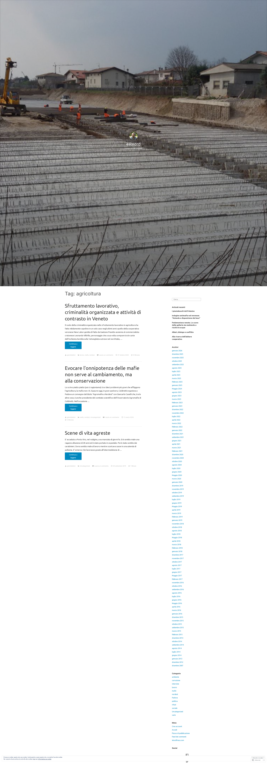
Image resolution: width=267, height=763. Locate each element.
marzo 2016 (176, 610)
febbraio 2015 (177, 634)
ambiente (175, 677)
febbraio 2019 (177, 517)
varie (174, 715)
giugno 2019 (176, 503)
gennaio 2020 (177, 482)
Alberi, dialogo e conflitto (183, 332)
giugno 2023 (176, 396)
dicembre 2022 (177, 409)
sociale (174, 708)
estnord (133, 144)
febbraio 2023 (177, 403)
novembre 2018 (178, 524)
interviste (175, 684)
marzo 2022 (176, 423)
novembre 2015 (178, 621)
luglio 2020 (176, 468)
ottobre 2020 (177, 461)
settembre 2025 (178, 364)
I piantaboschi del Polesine (183, 311)
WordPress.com (178, 740)
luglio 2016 (176, 596)
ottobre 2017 (177, 562)
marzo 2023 (176, 399)
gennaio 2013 (177, 659)
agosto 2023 (177, 392)
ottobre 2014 (177, 641)
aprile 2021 (176, 444)
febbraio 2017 (177, 579)
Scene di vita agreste (87, 433)
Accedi (174, 730)
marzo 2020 (176, 479)
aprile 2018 (176, 541)
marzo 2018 (176, 544)
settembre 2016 (178, 589)
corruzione (176, 680)
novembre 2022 (178, 413)
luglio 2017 (176, 569)
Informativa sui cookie (44, 759)
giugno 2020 (176, 472)
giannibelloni (71, 355)
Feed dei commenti (179, 737)
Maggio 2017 (177, 576)
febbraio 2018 (177, 548)
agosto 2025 (177, 368)
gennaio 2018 (177, 551)
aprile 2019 (176, 510)
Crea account (177, 726)
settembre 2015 (178, 627)
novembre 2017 (178, 558)
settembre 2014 (178, 645)
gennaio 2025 (177, 385)
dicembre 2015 (177, 617)
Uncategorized (95, 417)
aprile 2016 (176, 607)
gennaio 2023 (177, 406)
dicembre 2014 (177, 638)
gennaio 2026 (177, 351)
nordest (92, 355)
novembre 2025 (178, 358)
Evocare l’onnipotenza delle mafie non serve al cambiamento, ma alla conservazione (102, 374)
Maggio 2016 (177, 603)
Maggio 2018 (177, 537)
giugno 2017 (176, 572)
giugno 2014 (176, 655)
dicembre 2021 (177, 434)
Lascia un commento (106, 355)
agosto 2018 (177, 531)
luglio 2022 (176, 416)
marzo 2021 (176, 448)
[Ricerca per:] (186, 299)
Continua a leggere (71, 346)
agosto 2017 (177, 565)
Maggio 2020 (177, 475)
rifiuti (174, 705)
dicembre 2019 (177, 486)
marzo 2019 (176, 513)
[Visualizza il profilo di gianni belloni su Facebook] (187, 755)
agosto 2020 (177, 465)
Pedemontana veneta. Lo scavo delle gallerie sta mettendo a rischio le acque (185, 325)
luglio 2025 (176, 371)
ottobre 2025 (177, 361)
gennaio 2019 (177, 520)
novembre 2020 (178, 458)
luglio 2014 (176, 652)
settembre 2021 (178, 437)
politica (175, 701)
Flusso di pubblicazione (181, 733)
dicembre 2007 (177, 666)
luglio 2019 (176, 499)
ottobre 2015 (177, 624)
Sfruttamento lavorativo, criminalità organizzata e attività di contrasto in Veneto (103, 312)
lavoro (82, 355)
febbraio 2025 (177, 382)
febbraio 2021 (177, 451)
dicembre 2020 (177, 454)
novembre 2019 (178, 489)
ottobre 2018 (177, 527)
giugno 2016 (176, 600)
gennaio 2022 (177, 430)
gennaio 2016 (177, 614)
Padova (175, 698)
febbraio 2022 (177, 427)
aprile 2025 (176, 375)
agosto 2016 (177, 593)
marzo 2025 (176, 378)
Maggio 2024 (177, 389)
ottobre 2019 (177, 493)
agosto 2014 (177, 648)
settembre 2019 (178, 496)
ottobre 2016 (177, 586)
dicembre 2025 (177, 354)
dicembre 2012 (177, 662)
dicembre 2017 (177, 555)
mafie (87, 355)
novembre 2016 (178, 583)
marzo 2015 (176, 631)
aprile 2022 (176, 420)
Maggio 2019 (177, 506)
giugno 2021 (176, 441)
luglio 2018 (176, 534)
